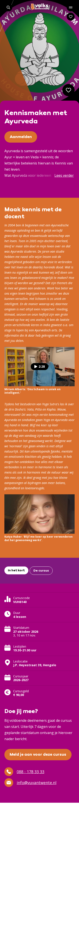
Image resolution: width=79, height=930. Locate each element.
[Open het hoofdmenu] (71, 7)
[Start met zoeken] (8, 7)
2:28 (42, 366)
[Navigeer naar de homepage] (39, 6)
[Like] (68, 90)
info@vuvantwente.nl (36, 782)
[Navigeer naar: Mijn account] (71, 17)
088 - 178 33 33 (30, 771)
